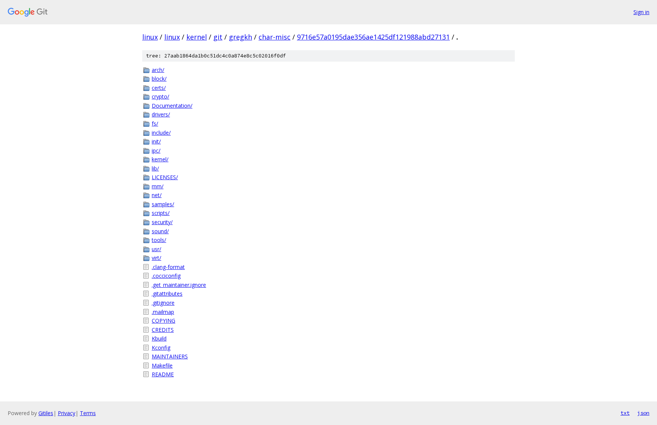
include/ (161, 132)
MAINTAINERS (170, 356)
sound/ (160, 231)
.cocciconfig (166, 275)
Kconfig (161, 347)
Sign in (641, 12)
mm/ (157, 186)
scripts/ (161, 212)
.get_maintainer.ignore (179, 284)
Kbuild (159, 338)
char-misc (274, 36)
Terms (88, 413)
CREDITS (163, 329)
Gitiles (45, 413)
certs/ (159, 87)
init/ (156, 141)
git (217, 36)
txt (625, 412)
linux (150, 36)
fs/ (155, 123)
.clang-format (168, 267)
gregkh (240, 36)
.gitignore (163, 302)
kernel (196, 36)
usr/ (156, 249)
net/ (157, 195)
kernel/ (160, 159)
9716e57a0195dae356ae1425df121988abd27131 (373, 36)
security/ (162, 222)
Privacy (66, 413)
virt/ (156, 257)
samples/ (163, 204)
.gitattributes (167, 293)
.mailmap (163, 311)
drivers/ (161, 114)
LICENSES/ (165, 177)
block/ (159, 78)
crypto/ (160, 96)
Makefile (162, 365)
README (163, 374)
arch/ (158, 69)
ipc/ (156, 150)
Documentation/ (172, 105)
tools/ (159, 240)
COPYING (163, 320)
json (643, 412)
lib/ (155, 168)
